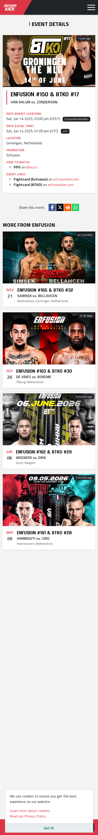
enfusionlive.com (66, 179)
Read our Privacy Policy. (28, 816)
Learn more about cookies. (30, 810)
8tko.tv (32, 167)
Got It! (49, 828)
